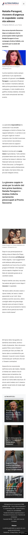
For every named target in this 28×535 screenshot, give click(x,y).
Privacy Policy (14, 532)
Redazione (6, 532)
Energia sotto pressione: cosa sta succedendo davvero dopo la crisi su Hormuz (13, 415)
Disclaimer (21, 532)
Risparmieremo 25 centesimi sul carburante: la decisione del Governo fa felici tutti (14, 491)
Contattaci (14, 521)
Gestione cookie (24, 533)
